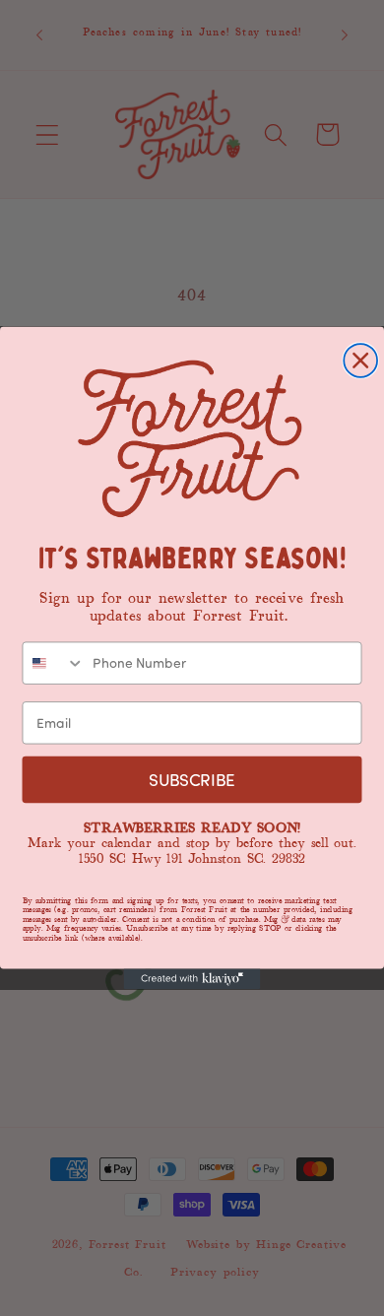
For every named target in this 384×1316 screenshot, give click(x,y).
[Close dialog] (360, 360)
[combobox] (53, 663)
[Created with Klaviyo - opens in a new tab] (192, 978)
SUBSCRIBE (192, 779)
